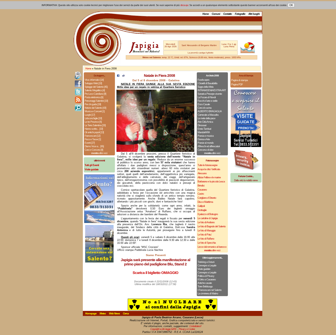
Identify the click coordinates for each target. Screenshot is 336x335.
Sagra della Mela (205, 86)
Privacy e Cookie (187, 329)
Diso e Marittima (205, 201)
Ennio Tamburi (204, 128)
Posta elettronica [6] (94, 97)
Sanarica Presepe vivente (210, 93)
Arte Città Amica (205, 121)
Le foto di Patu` (205, 234)
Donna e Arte (204, 139)
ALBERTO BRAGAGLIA (210, 111)
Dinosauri (202, 125)
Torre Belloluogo (205, 286)
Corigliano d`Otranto (207, 197)
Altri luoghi (254, 13)
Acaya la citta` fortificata (209, 169)
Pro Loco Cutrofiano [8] (95, 93)
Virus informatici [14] (94, 79)
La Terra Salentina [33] (95, 125)
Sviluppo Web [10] (93, 83)
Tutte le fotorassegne (207, 165)
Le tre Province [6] (93, 121)
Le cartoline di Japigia (208, 218)
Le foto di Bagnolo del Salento (212, 226)
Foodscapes (203, 79)
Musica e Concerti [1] (95, 111)
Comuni (216, 13)
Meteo (103, 313)
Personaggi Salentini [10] (96, 100)
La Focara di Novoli (207, 97)
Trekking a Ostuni (206, 262)
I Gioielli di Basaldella (207, 83)
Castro (201, 193)
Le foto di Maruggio (206, 230)
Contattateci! (195, 326)
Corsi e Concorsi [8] (94, 149)
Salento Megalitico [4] (95, 90)
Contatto (227, 13)
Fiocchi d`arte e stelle (207, 100)
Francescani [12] (92, 135)
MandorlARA (204, 132)
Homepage (90, 313)
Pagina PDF (237, 84)
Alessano (202, 173)
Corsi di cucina (204, 107)
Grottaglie (202, 210)
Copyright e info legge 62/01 (163, 329)
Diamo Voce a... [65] (94, 146)
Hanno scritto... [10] (94, 128)
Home (205, 13)
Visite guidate (204, 269)
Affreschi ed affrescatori (209, 146)
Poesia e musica (206, 135)
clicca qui (184, 5)
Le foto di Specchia (207, 242)
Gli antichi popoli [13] (94, 132)
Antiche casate (205, 283)
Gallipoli (201, 206)
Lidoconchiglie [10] (93, 118)
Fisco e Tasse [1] (93, 139)
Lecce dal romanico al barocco (212, 246)
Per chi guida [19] (93, 104)
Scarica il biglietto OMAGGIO (155, 273)
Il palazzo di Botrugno (208, 214)
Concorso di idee (205, 149)
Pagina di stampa (239, 80)
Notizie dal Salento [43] (95, 107)
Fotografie (240, 13)
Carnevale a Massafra (208, 114)
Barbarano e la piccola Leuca (211, 181)
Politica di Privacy (206, 276)
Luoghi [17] (90, 114)
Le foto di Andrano (206, 222)
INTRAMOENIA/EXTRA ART (212, 90)
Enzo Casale (204, 104)
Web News (114, 313)
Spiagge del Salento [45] (96, 86)
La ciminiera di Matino (208, 293)
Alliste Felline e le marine (209, 177)
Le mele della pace (206, 118)
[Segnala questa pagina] (123, 75)
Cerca (126, 313)
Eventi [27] (90, 142)
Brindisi (201, 185)
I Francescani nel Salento (209, 290)
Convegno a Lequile (207, 265)
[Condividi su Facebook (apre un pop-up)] (118, 75)
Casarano (202, 189)
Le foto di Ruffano (206, 238)
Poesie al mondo (206, 142)
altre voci (99, 153)
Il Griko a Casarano (207, 279)
